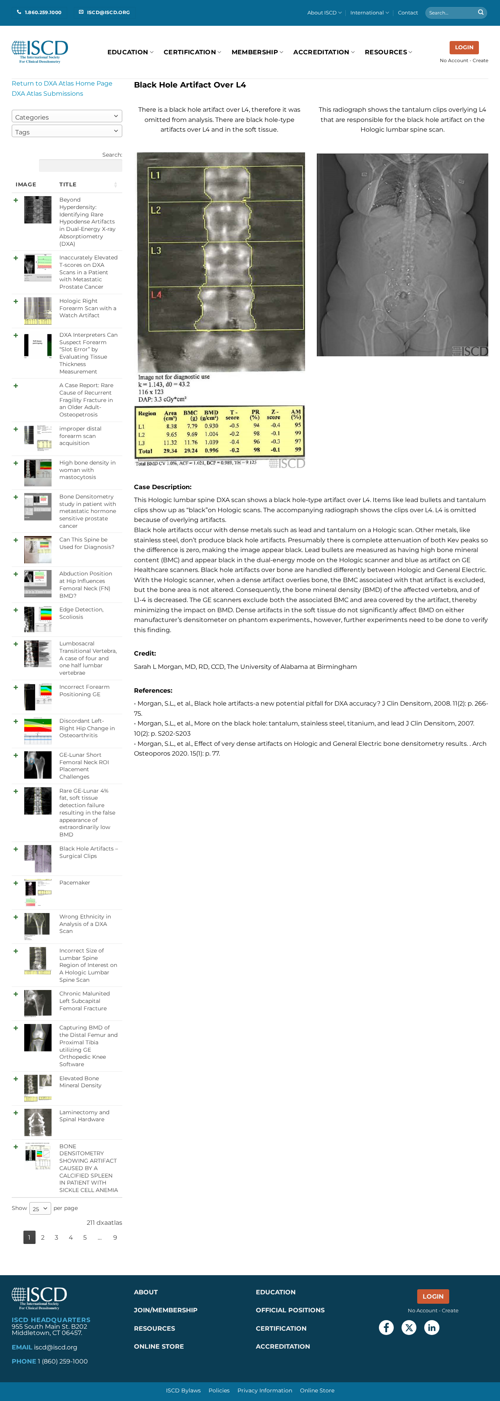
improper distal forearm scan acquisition (80, 436)
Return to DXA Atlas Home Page (62, 83)
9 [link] (115, 1237)
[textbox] (34, 117)
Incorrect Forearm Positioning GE (84, 690)
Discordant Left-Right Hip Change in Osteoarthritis (87, 728)
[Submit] (481, 13)
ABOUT (146, 1292)
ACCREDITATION (283, 1346)
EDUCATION (276, 1292)
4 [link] (71, 1237)
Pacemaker (74, 882)
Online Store (317, 1390)
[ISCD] (40, 52)
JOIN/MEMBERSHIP (166, 1310)
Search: (112, 154)
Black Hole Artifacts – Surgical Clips (88, 852)
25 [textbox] (36, 1209)
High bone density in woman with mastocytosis (87, 470)
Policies (219, 1390)
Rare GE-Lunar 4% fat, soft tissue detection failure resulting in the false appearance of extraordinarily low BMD (87, 812)
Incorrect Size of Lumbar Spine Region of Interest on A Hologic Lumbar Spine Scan (88, 965)
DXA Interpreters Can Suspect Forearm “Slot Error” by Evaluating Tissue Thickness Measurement (88, 353)
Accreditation (321, 52)
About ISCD (322, 13)
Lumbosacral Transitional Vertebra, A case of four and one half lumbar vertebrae (88, 658)
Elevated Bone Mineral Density (80, 1082)
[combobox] (67, 116)
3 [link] (56, 1237)
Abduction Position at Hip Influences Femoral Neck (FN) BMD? (85, 584)
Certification (190, 52)
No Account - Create (464, 60)
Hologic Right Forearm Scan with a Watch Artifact (87, 308)
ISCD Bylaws (183, 1390)
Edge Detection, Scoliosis (81, 613)
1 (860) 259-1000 (63, 1361)
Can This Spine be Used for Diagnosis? (86, 543)
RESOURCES (386, 52)
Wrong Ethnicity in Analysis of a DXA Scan (85, 924)
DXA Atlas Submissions (47, 93)
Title (68, 184)
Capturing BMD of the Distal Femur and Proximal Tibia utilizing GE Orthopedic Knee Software (88, 1046)
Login (464, 47)
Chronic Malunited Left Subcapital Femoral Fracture (84, 1000)
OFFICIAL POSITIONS (290, 1310)
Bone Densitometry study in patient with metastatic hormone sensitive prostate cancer (87, 511)
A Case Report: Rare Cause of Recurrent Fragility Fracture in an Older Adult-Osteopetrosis (86, 400)
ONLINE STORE (160, 1346)
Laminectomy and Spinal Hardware (84, 1116)
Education (127, 52)
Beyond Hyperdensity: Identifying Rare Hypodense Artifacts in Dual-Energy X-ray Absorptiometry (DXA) (87, 221)
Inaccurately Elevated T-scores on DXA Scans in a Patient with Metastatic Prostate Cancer (88, 272)
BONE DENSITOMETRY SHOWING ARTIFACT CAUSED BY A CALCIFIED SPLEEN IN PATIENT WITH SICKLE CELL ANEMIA (88, 1168)
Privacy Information (265, 1390)
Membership (255, 52)
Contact (408, 13)
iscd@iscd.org (55, 1347)
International (367, 13)
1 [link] (29, 1237)
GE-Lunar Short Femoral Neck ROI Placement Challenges (84, 765)
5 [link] (85, 1237)
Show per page (45, 1208)
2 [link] (43, 1237)
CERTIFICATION (281, 1328)
